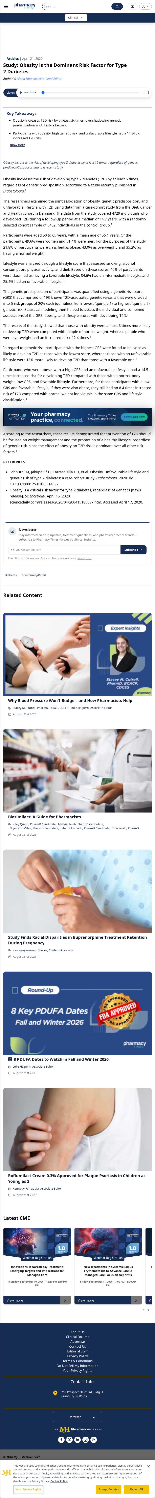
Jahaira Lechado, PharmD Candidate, (85, 828)
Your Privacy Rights (77, 1370)
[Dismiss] (147, 412)
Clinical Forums (77, 1337)
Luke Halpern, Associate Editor (91, 708)
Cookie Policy (59, 1481)
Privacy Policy (77, 1356)
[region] (77, 1479)
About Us (77, 1332)
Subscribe (131, 550)
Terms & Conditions (78, 1361)
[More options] (148, 93)
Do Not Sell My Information (77, 1366)
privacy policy (84, 558)
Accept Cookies (109, 1489)
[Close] (148, 1466)
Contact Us (77, 1346)
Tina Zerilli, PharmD (125, 828)
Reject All (136, 1489)
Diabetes (11, 575)
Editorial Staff (77, 1351)
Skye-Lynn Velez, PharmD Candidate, (34, 828)
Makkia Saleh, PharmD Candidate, (81, 824)
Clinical (73, 18)
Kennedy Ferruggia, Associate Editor (37, 1188)
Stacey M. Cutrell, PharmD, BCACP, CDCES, (41, 708)
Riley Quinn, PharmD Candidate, (35, 824)
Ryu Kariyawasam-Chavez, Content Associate (43, 950)
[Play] (21, 92)
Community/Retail (34, 575)
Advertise (77, 1341)
